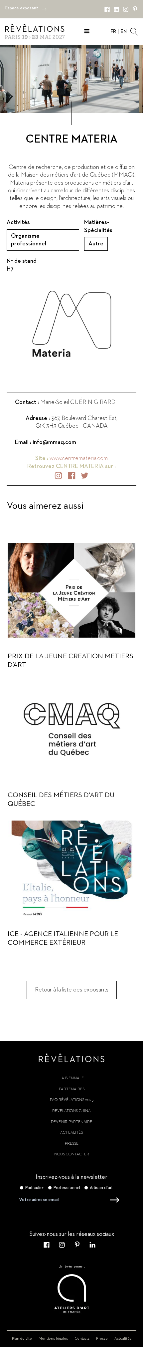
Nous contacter (71, 1154)
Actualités (71, 1133)
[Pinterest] (135, 9)
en (123, 31)
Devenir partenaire (71, 1122)
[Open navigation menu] (86, 31)
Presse (71, 1144)
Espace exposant (21, 8)
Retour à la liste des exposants (71, 990)
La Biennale (72, 1078)
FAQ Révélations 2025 (71, 1100)
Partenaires (71, 1089)
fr (113, 31)
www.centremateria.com (79, 458)
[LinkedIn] (116, 9)
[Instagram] (126, 9)
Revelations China (71, 1111)
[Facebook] (107, 9)
